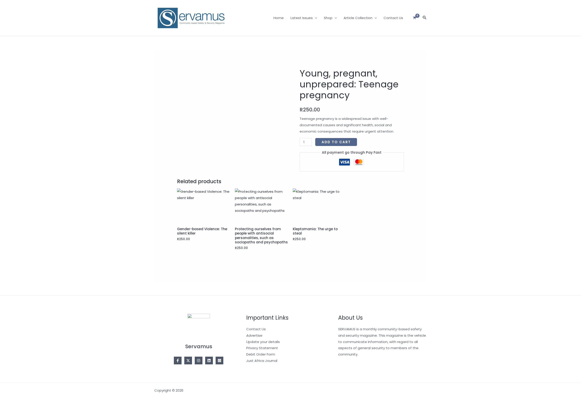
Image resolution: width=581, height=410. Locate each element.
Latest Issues (301, 17)
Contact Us (393, 17)
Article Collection (358, 17)
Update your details (263, 341)
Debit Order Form (260, 354)
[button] (315, 18)
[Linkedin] (209, 360)
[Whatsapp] (219, 360)
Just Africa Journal (261, 360)
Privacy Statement (262, 348)
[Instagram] (198, 360)
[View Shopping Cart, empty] (414, 18)
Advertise (254, 335)
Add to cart (336, 142)
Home (278, 17)
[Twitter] (188, 360)
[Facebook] (178, 360)
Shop (328, 17)
